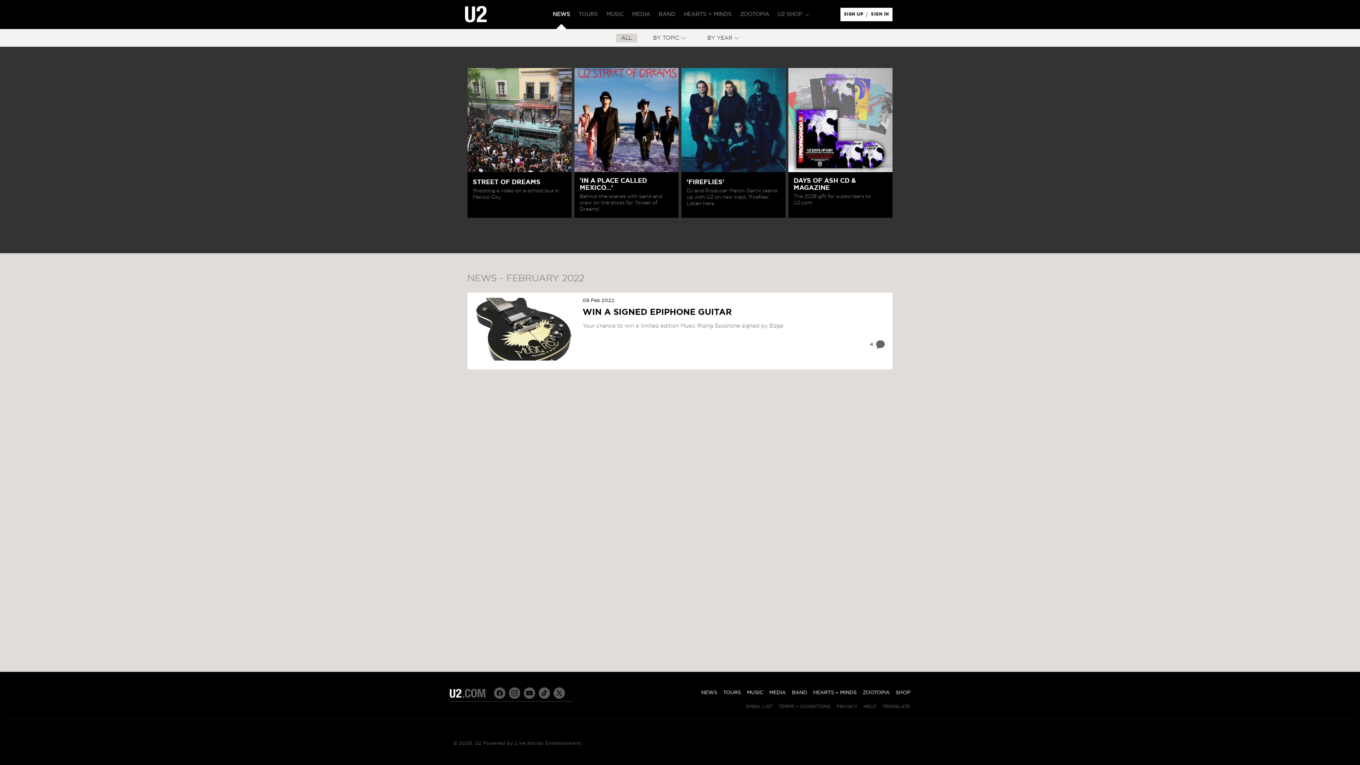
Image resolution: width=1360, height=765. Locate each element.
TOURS (732, 692)
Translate (896, 706)
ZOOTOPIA (876, 692)
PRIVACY (847, 706)
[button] (793, 14)
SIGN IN (881, 16)
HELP (869, 706)
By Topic (666, 38)
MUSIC (755, 692)
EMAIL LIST (759, 706)
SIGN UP (855, 16)
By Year (719, 38)
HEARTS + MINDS (835, 692)
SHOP (903, 692)
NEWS (709, 692)
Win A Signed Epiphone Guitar (657, 312)
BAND (799, 692)
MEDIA (777, 692)
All (626, 38)
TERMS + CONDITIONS (804, 706)
